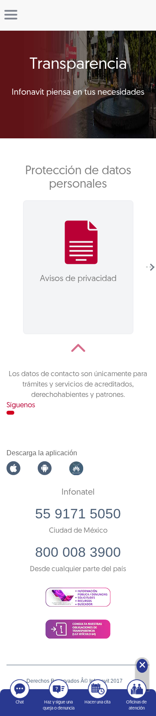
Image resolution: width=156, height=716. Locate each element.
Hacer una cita (97, 702)
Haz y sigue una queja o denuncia (59, 705)
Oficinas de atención (136, 705)
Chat (20, 702)
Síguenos (20, 405)
